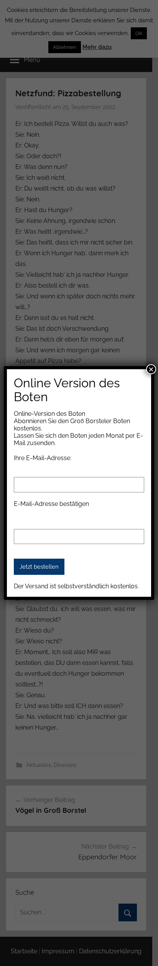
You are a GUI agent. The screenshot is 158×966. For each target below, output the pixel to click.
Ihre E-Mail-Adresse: (42, 458)
